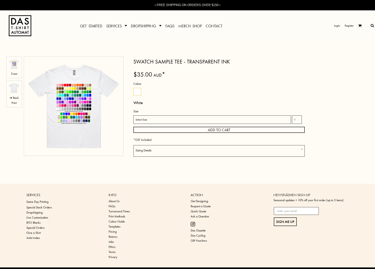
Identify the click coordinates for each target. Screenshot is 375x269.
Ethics (112, 247)
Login (337, 26)
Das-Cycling (198, 235)
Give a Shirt (33, 233)
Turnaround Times (119, 211)
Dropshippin (33, 212)
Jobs (111, 242)
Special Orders (35, 228)
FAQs (112, 206)
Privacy (113, 257)
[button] (116, 25)
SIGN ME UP (285, 221)
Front (14, 74)
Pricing (113, 232)
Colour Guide (117, 221)
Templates (115, 226)
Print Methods (117, 216)
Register (349, 26)
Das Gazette (198, 230)
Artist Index (33, 238)
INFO (112, 195)
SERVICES (33, 195)
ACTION (197, 195)
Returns (113, 237)
